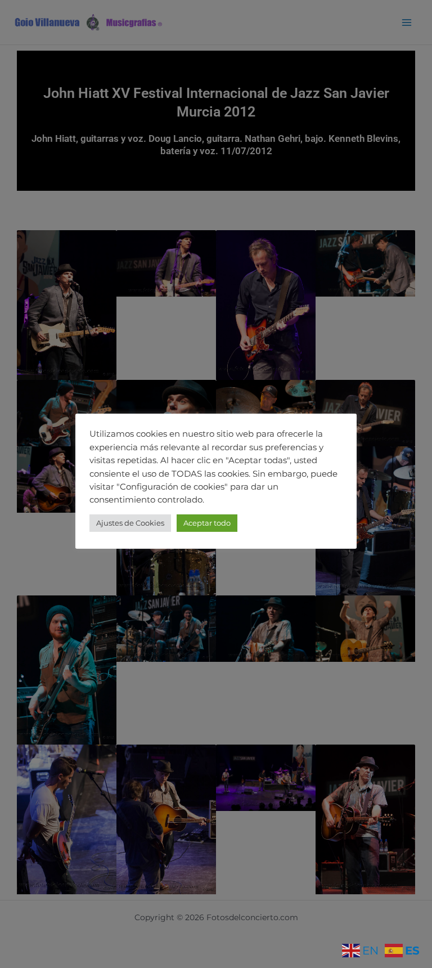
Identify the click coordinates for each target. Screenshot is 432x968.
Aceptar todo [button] (207, 522)
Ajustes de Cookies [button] (130, 522)
